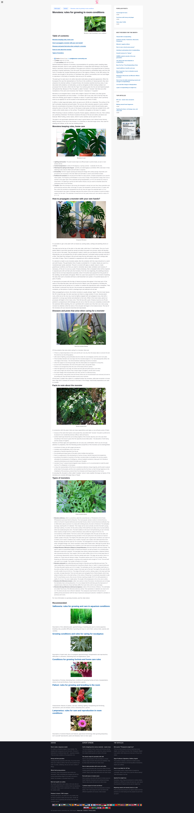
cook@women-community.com (78, 58)
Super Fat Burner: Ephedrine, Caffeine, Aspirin (126, 758)
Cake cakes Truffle (121, 22)
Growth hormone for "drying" (124, 53)
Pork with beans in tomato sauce (90, 776)
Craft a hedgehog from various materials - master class (96, 747)
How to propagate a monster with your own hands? (67, 43)
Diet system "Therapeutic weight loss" (124, 747)
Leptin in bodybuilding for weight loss (126, 87)
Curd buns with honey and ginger (125, 17)
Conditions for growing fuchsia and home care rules (76, 659)
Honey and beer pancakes (57, 758)
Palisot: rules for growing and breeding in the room (76, 685)
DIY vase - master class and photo (125, 99)
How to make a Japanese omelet (59, 747)
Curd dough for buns (121, 12)
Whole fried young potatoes (58, 770)
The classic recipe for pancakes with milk (93, 756)
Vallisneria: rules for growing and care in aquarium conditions (81, 606)
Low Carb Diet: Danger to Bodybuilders (126, 84)
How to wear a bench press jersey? (125, 47)
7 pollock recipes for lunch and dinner (92, 785)
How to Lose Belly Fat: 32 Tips (122, 768)
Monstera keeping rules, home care (63, 39)
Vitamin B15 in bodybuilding (123, 36)
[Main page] (97, 2)
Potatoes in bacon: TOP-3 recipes (59, 793)
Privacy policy (92, 810)
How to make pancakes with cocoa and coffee (94, 766)
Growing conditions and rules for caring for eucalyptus (77, 634)
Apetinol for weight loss (120, 778)
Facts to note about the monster (62, 49)
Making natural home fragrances (124, 104)
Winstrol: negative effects (123, 44)
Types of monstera (58, 53)
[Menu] (2, 2)
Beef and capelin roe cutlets (58, 781)
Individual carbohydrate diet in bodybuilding (128, 50)
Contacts (85, 810)
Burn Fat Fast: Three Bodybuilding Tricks (127, 65)
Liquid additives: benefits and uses (125, 68)
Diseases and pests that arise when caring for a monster (69, 46)
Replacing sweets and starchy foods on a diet (126, 787)
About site (79, 810)
